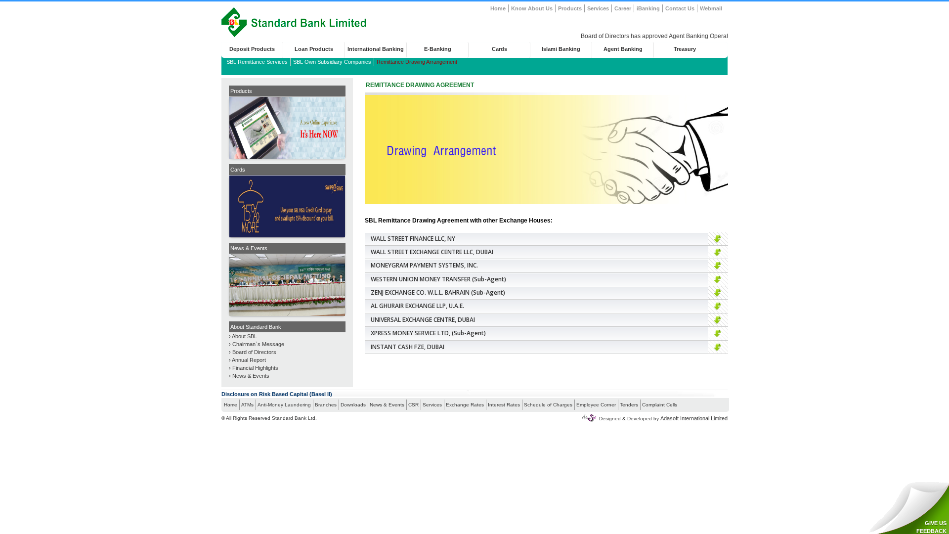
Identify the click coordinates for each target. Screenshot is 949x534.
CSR (413, 404)
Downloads (353, 404)
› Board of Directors (252, 352)
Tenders (629, 404)
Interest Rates (504, 404)
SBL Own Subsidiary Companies (332, 62)
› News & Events (249, 376)
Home (498, 8)
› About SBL (243, 336)
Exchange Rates (465, 404)
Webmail (711, 8)
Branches (326, 404)
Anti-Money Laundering (284, 404)
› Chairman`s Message (256, 344)
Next (355, 125)
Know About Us (532, 8)
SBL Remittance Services (257, 62)
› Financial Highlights (253, 368)
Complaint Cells (659, 404)
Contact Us (679, 8)
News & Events (387, 404)
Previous (219, 125)
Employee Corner (596, 404)
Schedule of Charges (548, 404)
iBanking (648, 8)
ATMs (247, 404)
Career (622, 8)
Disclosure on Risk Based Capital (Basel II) (276, 394)
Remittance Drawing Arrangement (417, 62)
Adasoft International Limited (694, 418)
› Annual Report (247, 360)
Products (570, 8)
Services (598, 8)
